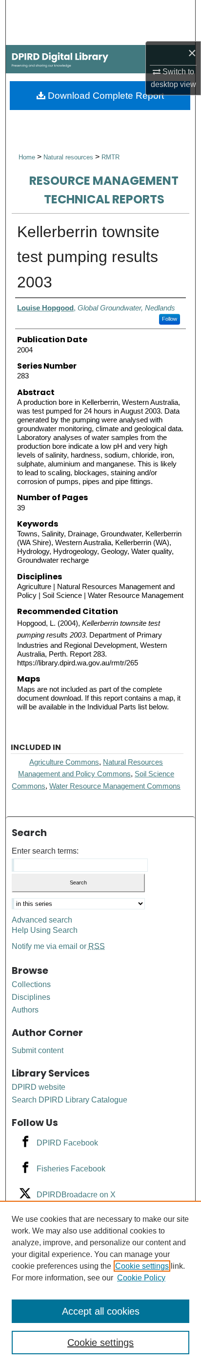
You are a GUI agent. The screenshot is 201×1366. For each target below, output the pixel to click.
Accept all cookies (101, 1311)
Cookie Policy (141, 1278)
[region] (100, 1283)
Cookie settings (142, 1266)
